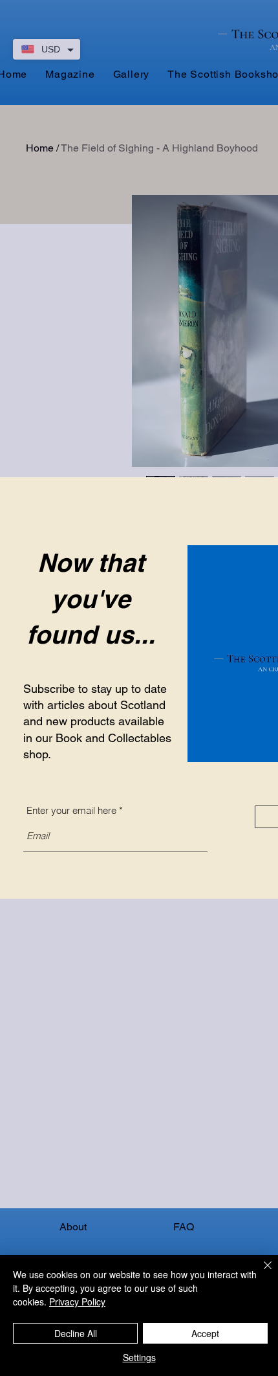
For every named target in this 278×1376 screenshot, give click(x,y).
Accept (205, 1333)
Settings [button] (139, 1357)
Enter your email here (71, 810)
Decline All (75, 1333)
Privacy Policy (77, 1301)
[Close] (259, 1273)
